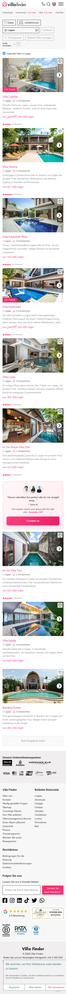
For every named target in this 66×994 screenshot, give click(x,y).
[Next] (59, 75)
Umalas (39, 807)
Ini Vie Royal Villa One (16, 447)
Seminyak (40, 799)
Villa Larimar (10, 96)
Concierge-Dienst (12, 811)
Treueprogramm (11, 833)
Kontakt (7, 799)
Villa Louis (9, 377)
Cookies (7, 867)
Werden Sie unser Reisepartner (12, 839)
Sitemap (7, 807)
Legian (8, 101)
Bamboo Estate (12, 707)
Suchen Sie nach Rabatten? (52, 890)
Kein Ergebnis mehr (33, 740)
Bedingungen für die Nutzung (13, 858)
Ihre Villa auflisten (12, 814)
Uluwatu (39, 811)
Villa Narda (9, 640)
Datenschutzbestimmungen (17, 863)
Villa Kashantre (12, 306)
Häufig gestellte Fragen (15, 803)
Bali (37, 826)
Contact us (33, 520)
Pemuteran (41, 822)
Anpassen (14, 987)
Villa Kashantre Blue (15, 236)
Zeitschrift (8, 826)
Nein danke (35, 987)
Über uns (7, 795)
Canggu (39, 803)
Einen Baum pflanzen (14, 822)
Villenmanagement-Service (17, 818)
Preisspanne (15, 37)
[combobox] (23, 30)
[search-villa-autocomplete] (48, 4)
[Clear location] (36, 30)
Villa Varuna (10, 166)
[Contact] (43, 4)
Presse (6, 830)
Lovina (38, 818)
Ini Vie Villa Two (12, 570)
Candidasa (40, 814)
